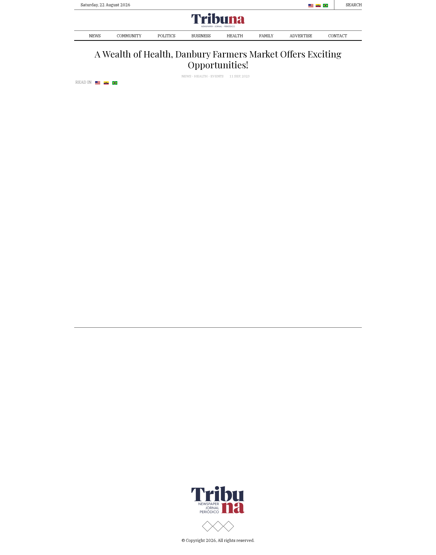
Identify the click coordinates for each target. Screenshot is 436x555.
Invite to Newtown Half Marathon (231, 412)
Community (129, 35)
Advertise (301, 35)
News (95, 35)
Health (235, 35)
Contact (337, 35)
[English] (310, 5)
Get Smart (133, 356)
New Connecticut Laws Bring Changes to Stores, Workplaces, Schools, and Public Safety (234, 362)
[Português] (325, 5)
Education (87, 356)
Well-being (133, 364)
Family (266, 35)
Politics (166, 35)
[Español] (318, 5)
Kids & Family (136, 372)
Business (201, 35)
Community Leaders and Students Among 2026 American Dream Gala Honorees (233, 444)
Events (217, 76)
